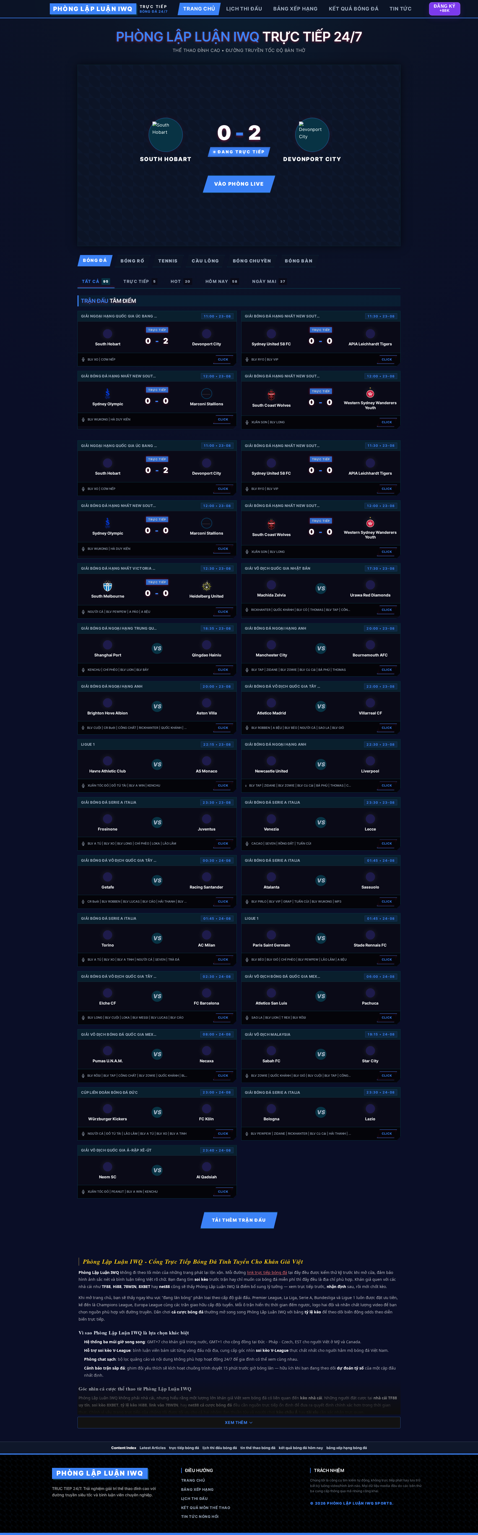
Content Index (123, 1447)
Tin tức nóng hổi (200, 1516)
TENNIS (168, 261)
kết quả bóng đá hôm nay (301, 1447)
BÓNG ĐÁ (95, 260)
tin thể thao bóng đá (258, 1447)
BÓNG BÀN (299, 261)
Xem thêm (236, 1422)
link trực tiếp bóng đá (267, 1272)
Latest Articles (153, 1447)
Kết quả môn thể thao (205, 1507)
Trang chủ (193, 1480)
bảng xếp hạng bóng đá (346, 1447)
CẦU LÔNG (205, 261)
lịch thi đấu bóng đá (219, 1447)
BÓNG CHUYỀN (252, 261)
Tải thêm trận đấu (239, 1220)
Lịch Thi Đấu (194, 1498)
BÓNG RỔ (132, 261)
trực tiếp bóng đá (184, 1447)
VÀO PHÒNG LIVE (239, 184)
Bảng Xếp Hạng (197, 1489)
